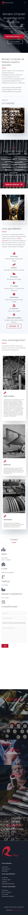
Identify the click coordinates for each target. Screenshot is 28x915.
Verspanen (4, 881)
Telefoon (5, 581)
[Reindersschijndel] (7, 2)
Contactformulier (9, 606)
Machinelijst (5, 871)
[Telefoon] (3, 577)
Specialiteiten (5, 867)
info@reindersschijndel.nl (8, 896)
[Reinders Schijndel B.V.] (3, 589)
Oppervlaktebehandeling (8, 883)
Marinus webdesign (17, 910)
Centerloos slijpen (6, 879)
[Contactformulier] (3, 602)
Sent (5, 645)
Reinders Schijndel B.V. (12, 593)
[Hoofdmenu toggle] (25, 2)
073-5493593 (8, 103)
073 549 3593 (5, 894)
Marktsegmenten (6, 869)
